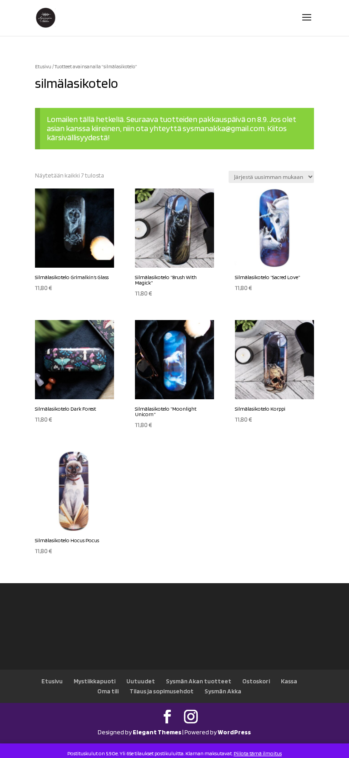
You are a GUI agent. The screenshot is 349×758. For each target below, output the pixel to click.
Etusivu (43, 66)
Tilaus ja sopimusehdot (162, 691)
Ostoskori (256, 681)
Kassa (289, 681)
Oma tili (108, 691)
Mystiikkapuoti (94, 681)
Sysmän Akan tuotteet (198, 681)
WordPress (234, 732)
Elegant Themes (157, 732)
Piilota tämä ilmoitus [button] (258, 753)
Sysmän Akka (222, 691)
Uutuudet (140, 681)
